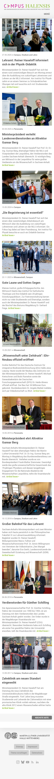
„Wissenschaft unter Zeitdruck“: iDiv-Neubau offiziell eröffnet (26, 357)
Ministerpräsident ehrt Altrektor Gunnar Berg (22, 440)
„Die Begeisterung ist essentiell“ (22, 212)
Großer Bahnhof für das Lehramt (23, 524)
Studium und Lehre (29, 55)
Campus (17, 207)
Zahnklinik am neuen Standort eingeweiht (21, 680)
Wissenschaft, (20, 277)
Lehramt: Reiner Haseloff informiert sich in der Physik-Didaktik (25, 62)
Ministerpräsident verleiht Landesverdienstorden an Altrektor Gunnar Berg (24, 138)
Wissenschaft (19, 350)
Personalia (18, 129)
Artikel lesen (12, 87)
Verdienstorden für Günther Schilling (25, 602)
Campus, (18, 55)
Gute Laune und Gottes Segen (21, 283)
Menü (47, 14)
